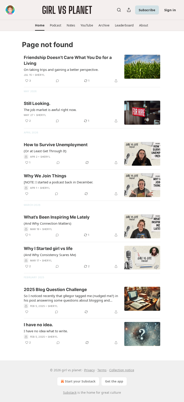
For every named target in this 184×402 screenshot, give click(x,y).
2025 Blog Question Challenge (55, 289)
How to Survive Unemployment (56, 144)
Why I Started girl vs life (48, 248)
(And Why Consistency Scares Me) (50, 254)
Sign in (170, 10)
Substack (70, 392)
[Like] (27, 193)
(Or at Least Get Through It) (45, 151)
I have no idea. (38, 324)
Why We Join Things (45, 175)
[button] (39, 25)
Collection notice (121, 370)
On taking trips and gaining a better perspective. (61, 69)
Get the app (114, 381)
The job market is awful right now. (50, 109)
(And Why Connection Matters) (47, 223)
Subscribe (147, 10)
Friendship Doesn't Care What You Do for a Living (68, 60)
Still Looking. (37, 103)
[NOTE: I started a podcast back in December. (58, 182)
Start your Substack (80, 381)
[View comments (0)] (57, 80)
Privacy (89, 370)
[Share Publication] (128, 9)
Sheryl (40, 74)
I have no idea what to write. (46, 331)
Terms (102, 370)
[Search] (118, 9)
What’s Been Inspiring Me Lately (57, 217)
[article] (92, 69)
